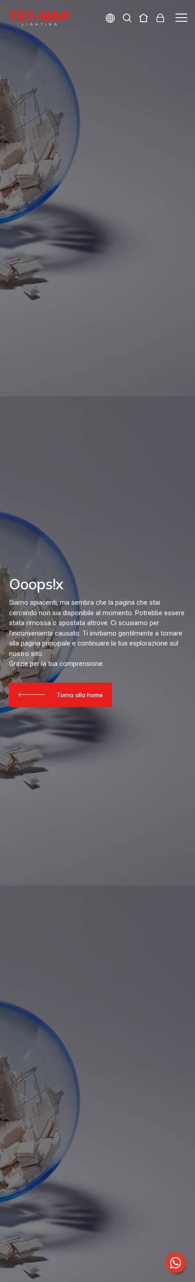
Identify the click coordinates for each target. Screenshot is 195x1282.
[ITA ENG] (106, 19)
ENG (99, 50)
